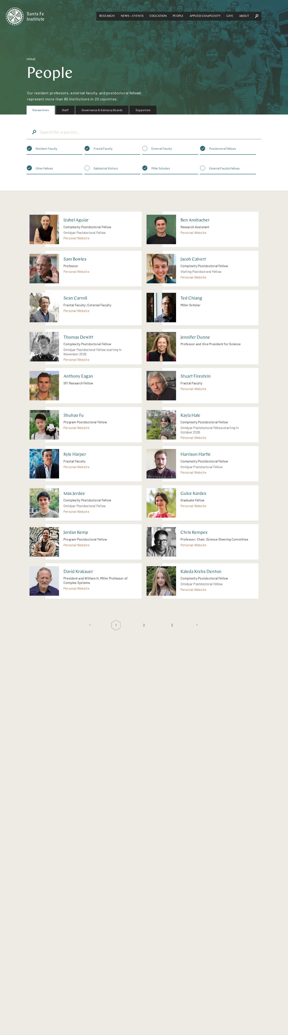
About (244, 16)
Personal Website (76, 238)
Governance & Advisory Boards (102, 110)
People (178, 16)
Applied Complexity (205, 16)
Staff (65, 110)
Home (31, 59)
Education (158, 16)
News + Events (132, 16)
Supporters (143, 110)
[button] (107, 16)
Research (107, 16)
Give (229, 16)
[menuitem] (41, 110)
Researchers (40, 110)
